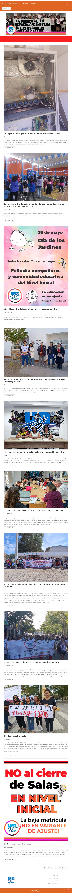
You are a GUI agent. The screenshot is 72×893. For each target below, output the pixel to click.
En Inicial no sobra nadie (15, 736)
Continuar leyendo (10, 147)
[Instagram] (62, 4)
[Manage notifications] (69, 890)
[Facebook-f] (64, 4)
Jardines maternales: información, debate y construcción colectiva (34, 452)
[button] (25, 38)
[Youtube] (67, 4)
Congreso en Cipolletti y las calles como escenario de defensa (31, 662)
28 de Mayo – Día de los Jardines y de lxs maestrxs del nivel (30, 309)
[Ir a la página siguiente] (66, 867)
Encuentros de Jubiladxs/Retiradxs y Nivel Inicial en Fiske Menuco (33, 510)
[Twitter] (69, 4)
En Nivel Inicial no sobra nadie (17, 844)
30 (63, 867)
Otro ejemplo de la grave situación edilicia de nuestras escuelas (32, 134)
